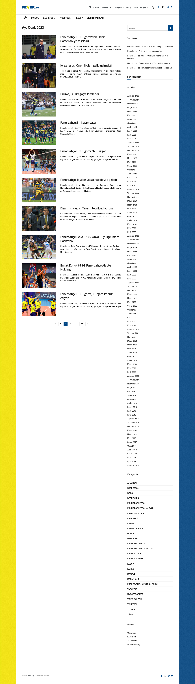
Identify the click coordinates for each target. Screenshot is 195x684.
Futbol (96, 7)
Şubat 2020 (132, 395)
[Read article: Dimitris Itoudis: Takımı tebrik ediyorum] (39, 218)
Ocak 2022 (131, 309)
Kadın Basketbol (136, 543)
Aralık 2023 (132, 220)
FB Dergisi (132, 518)
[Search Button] (153, 7)
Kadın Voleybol (135, 558)
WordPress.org (133, 644)
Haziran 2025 (133, 150)
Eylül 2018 (131, 461)
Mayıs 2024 (132, 200)
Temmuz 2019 (133, 422)
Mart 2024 (131, 208)
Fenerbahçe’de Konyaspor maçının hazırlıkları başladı (149, 67)
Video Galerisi (134, 599)
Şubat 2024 (132, 212)
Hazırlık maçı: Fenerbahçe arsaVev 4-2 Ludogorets (148, 63)
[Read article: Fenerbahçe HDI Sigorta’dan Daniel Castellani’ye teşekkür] (39, 47)
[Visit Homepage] (30, 7)
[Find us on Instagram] (168, 7)
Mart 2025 (131, 162)
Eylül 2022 (131, 278)
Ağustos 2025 (133, 142)
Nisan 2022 (132, 298)
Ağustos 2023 (133, 235)
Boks (130, 493)
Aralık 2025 (132, 127)
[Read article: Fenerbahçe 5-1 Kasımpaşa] (39, 132)
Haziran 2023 (133, 243)
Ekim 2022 (131, 274)
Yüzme (130, 614)
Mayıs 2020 (132, 387)
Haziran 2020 (133, 383)
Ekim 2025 (131, 134)
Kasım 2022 (132, 271)
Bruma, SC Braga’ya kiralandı (79, 94)
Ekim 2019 (131, 410)
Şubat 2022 (132, 305)
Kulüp (128, 7)
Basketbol (106, 7)
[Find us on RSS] (172, 7)
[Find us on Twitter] (163, 7)
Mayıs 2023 (132, 247)
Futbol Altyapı (135, 528)
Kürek (130, 568)
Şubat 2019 (132, 442)
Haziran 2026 (133, 103)
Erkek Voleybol (135, 513)
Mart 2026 (131, 115)
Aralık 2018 (132, 449)
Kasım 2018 (132, 453)
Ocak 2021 (131, 356)
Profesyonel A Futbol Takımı (142, 584)
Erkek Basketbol (136, 503)
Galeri (130, 533)
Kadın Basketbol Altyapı (140, 548)
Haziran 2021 (133, 337)
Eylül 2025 (131, 138)
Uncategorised (135, 594)
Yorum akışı (132, 640)
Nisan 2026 (132, 111)
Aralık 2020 (132, 360)
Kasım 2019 (132, 407)
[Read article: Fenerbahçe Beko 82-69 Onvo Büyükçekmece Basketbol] (39, 247)
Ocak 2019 (131, 445)
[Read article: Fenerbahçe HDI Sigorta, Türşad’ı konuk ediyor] (39, 304)
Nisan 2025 (132, 158)
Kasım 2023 (132, 224)
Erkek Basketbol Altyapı (140, 508)
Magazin (131, 574)
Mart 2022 (131, 302)
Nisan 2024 (132, 204)
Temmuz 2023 (133, 239)
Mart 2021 (131, 348)
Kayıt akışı (131, 636)
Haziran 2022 (133, 290)
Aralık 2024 (132, 173)
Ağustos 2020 (133, 376)
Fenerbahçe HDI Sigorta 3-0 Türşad (83, 151)
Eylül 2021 (131, 325)
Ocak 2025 (131, 169)
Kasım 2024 (132, 177)
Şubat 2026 (132, 119)
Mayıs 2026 (132, 107)
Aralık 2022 (132, 267)
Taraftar (132, 589)
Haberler (132, 538)
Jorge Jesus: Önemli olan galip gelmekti (86, 65)
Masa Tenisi (133, 579)
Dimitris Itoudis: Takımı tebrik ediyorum (86, 208)
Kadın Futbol (134, 553)
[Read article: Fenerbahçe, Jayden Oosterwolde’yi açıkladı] (39, 190)
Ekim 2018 (131, 457)
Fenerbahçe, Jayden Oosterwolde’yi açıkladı (88, 180)
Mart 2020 (131, 391)
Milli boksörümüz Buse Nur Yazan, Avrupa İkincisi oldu (150, 46)
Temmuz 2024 (133, 193)
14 (82, 323)
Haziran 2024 (133, 197)
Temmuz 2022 (133, 286)
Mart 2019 (131, 438)
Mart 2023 (131, 255)
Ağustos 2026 (133, 95)
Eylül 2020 (131, 372)
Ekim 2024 (131, 181)
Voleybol (118, 7)
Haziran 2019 (133, 426)
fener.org (31, 675)
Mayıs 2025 (132, 154)
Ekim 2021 (131, 321)
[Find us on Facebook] (158, 7)
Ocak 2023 (131, 263)
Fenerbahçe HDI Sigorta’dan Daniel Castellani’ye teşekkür (83, 39)
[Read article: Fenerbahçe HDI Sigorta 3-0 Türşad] (39, 161)
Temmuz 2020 (133, 379)
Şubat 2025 (132, 166)
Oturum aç (131, 632)
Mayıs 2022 (132, 294)
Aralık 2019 (132, 403)
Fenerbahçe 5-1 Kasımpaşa (78, 122)
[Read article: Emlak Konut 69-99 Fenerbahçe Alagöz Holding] (39, 275)
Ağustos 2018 (133, 465)
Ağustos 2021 (133, 329)
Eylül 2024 (131, 185)
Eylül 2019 (131, 414)
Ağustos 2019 (133, 418)
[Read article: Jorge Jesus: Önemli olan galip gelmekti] (39, 75)
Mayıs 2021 (132, 340)
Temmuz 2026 (133, 99)
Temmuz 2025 (133, 146)
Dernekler (133, 498)
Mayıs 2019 (132, 430)
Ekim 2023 (131, 228)
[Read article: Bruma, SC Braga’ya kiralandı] (39, 104)
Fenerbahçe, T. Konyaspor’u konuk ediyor (144, 51)
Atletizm (132, 483)
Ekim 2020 (131, 368)
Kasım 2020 (132, 364)
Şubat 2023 (132, 259)
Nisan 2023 (132, 251)
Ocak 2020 (131, 399)
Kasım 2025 (132, 130)
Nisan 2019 (132, 434)
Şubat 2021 (132, 352)
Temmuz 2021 (133, 333)
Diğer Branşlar (140, 7)
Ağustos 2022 (133, 282)
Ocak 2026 (131, 123)
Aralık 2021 (132, 313)
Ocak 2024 (131, 216)
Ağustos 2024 (133, 189)
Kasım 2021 (132, 317)
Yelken (131, 609)
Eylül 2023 (131, 232)
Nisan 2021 (132, 344)
